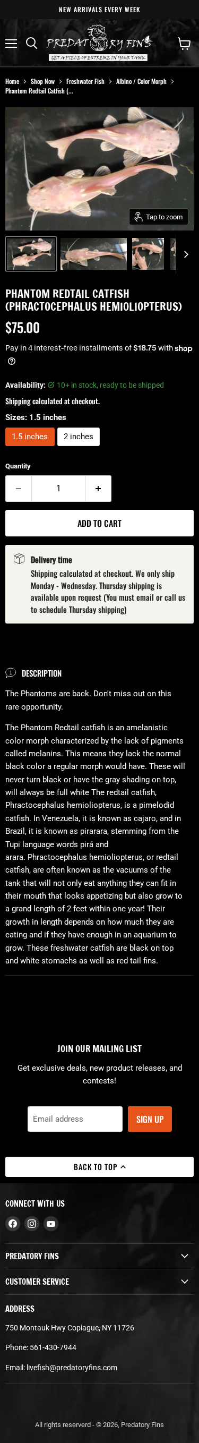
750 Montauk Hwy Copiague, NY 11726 (69, 1328)
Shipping (18, 400)
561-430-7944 (53, 1347)
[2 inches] (80, 449)
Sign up (149, 1119)
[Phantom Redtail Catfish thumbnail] (31, 254)
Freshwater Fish (85, 81)
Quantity (18, 466)
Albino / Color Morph (141, 81)
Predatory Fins (142, 1425)
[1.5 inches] (31, 449)
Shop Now (43, 81)
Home (12, 81)
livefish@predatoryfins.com (72, 1367)
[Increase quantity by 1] (99, 488)
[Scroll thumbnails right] (184, 254)
